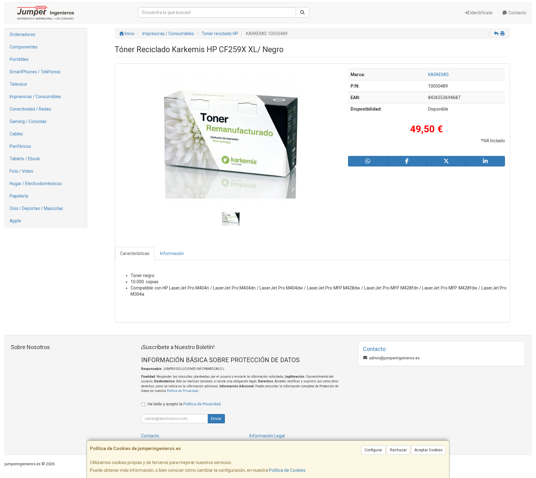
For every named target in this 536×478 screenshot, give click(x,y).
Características (135, 253)
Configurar (373, 450)
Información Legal (267, 435)
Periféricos (20, 146)
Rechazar (398, 450)
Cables (16, 133)
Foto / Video (21, 171)
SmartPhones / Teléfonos (35, 71)
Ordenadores (22, 34)
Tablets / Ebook (25, 158)
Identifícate (481, 12)
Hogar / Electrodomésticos (36, 183)
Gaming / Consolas (28, 121)
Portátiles (19, 59)
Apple (15, 220)
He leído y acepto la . (184, 404)
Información (172, 253)
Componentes (24, 46)
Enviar (216, 419)
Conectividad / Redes (30, 109)
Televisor (18, 84)
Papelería (19, 195)
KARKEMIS (438, 74)
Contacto (516, 12)
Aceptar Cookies (428, 450)
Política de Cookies (287, 470)
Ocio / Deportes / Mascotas (36, 208)
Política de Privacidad (182, 391)
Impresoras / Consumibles (35, 96)
